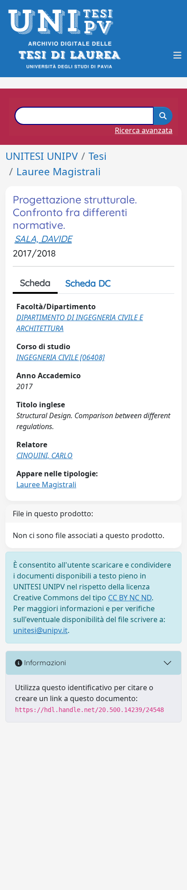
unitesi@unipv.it (40, 630)
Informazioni (44, 662)
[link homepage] (63, 22)
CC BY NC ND (130, 598)
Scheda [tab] (35, 282)
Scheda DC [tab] (88, 283)
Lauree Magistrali (58, 171)
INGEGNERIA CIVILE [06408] (60, 357)
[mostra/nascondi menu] (177, 55)
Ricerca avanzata (143, 130)
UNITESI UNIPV (41, 156)
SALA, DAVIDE (43, 238)
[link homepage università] (68, 55)
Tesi (98, 156)
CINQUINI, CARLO (44, 455)
